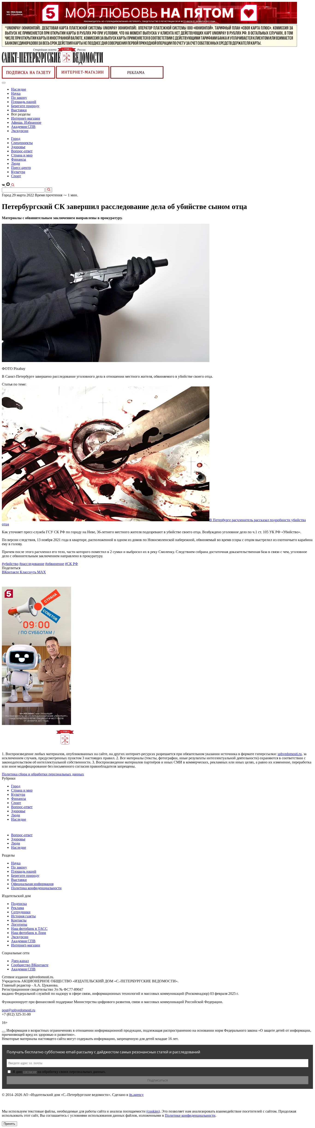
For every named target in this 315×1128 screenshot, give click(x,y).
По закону (19, 98)
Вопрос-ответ (22, 151)
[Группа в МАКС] (8, 185)
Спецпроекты (22, 143)
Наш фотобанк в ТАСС (29, 929)
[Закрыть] (4, 1031)
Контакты (19, 920)
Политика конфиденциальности (36, 888)
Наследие (18, 89)
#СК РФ (71, 564)
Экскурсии (19, 131)
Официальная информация (32, 884)
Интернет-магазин (25, 118)
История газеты (23, 916)
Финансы (18, 159)
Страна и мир (22, 155)
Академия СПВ (23, 127)
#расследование (31, 564)
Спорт (16, 176)
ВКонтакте (11, 572)
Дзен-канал (20, 961)
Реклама (17, 908)
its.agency (136, 1095)
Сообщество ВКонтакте (29, 965)
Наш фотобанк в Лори (28, 933)
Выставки (19, 110)
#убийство (10, 564)
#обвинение (54, 564)
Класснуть (28, 572)
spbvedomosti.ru (290, 754)
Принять (9, 1123)
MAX (41, 572)
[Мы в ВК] (4, 185)
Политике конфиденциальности (190, 1115)
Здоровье (18, 147)
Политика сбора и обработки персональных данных (43, 774)
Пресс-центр (21, 168)
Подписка (19, 904)
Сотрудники (20, 912)
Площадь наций (23, 102)
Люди (15, 163)
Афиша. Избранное (26, 122)
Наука (16, 93)
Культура (18, 172)
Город (15, 139)
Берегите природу (25, 106)
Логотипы (19, 924)
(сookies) (153, 1111)
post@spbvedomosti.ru (18, 1010)
